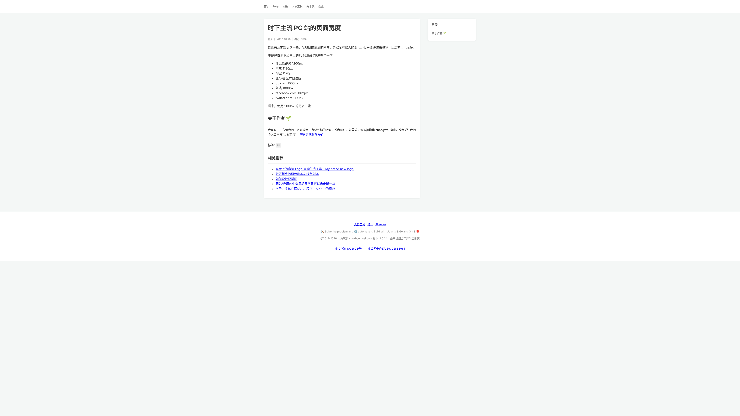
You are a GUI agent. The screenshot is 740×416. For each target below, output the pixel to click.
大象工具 (297, 6)
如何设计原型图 (286, 179)
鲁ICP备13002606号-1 (349, 248)
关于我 (310, 6)
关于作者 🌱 (439, 33)
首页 (266, 6)
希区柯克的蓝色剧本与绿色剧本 (297, 174)
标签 (285, 6)
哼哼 (276, 6)
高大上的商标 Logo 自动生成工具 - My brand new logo (315, 169)
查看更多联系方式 (311, 134)
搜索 (321, 6)
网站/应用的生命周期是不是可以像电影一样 (305, 184)
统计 (370, 224)
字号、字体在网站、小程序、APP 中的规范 (305, 189)
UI (278, 145)
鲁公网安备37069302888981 (386, 248)
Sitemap (380, 224)
